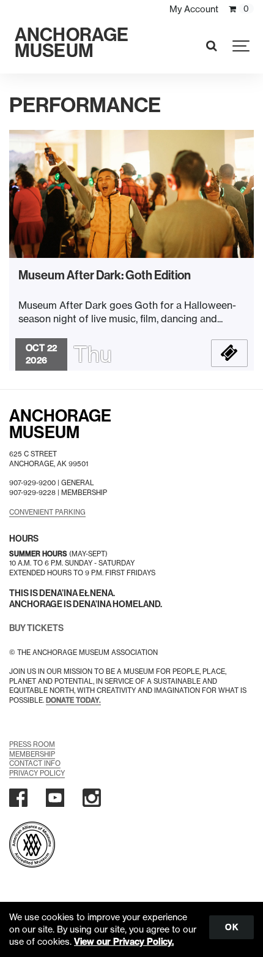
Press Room (32, 744)
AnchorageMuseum (60, 424)
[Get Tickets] (229, 353)
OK (231, 927)
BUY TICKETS (36, 628)
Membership (32, 754)
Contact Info (35, 763)
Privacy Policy (37, 773)
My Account (193, 9)
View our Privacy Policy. (124, 941)
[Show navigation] (241, 46)
